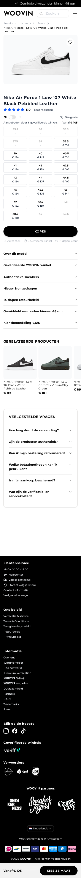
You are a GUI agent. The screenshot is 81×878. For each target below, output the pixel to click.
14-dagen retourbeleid (21, 300)
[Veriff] (12, 750)
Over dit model (15, 254)
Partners (9, 693)
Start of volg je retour (22, 585)
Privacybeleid (12, 636)
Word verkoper (13, 662)
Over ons (9, 657)
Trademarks (11, 704)
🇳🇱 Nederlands (38, 828)
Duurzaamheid (13, 688)
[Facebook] (14, 731)
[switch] (12, 117)
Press (7, 709)
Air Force (39, 23)
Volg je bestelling (19, 579)
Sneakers (9, 23)
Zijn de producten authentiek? (33, 442)
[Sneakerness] (14, 804)
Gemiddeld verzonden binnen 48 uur (33, 311)
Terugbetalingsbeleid (16, 626)
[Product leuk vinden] (70, 42)
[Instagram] (6, 731)
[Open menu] (75, 13)
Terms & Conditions (16, 621)
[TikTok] (23, 731)
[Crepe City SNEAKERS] (66, 804)
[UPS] (35, 771)
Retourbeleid (11, 631)
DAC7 (7, 699)
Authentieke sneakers (21, 277)
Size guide (71, 117)
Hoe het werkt (12, 667)
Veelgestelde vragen (16, 595)
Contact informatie (15, 590)
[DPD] (22, 771)
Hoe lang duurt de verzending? (34, 430)
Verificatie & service (16, 616)
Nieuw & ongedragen (20, 288)
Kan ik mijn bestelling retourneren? (37, 453)
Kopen (40, 231)
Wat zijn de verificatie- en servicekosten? (29, 494)
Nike (24, 23)
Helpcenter (16, 574)
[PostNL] (8, 771)
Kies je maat (59, 871)
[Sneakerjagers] (41, 804)
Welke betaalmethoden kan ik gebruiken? (33, 467)
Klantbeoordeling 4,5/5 (21, 323)
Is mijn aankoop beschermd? (32, 480)
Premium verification (17, 673)
